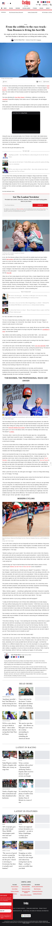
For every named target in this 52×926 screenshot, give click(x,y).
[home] (1, 8)
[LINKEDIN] (19, 657)
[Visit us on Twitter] (43, 2)
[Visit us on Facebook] (45, 2)
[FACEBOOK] (12, 657)
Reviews (18, 8)
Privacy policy (43, 908)
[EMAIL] (23, 657)
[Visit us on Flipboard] (49, 2)
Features (39, 39)
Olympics (14, 893)
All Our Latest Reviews (37, 886)
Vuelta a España (15, 891)
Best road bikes (26, 886)
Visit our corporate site (43, 921)
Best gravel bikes (26, 889)
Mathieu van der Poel (15, 566)
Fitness (35, 8)
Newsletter (47, 81)
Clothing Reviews (37, 893)
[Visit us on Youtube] (47, 2)
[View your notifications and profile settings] (10, 3)
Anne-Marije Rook (20, 39)
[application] (26, 122)
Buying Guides (26, 8)
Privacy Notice (43, 208)
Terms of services (20, 208)
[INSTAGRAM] (16, 657)
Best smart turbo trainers (26, 892)
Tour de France (44, 460)
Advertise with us (17, 910)
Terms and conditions (32, 908)
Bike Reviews (37, 889)
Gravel (41, 8)
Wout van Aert (27, 566)
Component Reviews (37, 891)
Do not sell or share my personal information (35, 910)
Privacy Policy (6, 915)
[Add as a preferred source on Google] (26, 915)
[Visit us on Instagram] (41, 2)
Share (6, 81)
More (47, 8)
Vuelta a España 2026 (32, 12)
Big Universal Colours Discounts (16, 12)
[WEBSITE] (21, 657)
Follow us (40, 81)
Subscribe (45, 4)
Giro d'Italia (14, 889)
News (5, 8)
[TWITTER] (14, 657)
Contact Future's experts (18, 908)
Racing (11, 8)
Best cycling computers (26, 894)
